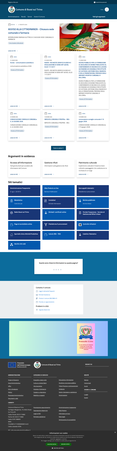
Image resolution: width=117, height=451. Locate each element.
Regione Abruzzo (13, 2)
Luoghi (86, 395)
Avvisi (13, 24)
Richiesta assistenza (39, 417)
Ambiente (61, 389)
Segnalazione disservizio (40, 411)
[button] (58, 448)
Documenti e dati (13, 398)
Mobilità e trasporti (39, 395)
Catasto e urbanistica (39, 392)
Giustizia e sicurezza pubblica (67, 383)
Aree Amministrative (14, 383)
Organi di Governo (13, 380)
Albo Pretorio (62, 411)
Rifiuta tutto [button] (65, 444)
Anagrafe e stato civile (40, 380)
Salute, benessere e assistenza (68, 392)
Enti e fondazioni (13, 389)
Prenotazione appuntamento (41, 407)
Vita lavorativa (37, 386)
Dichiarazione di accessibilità (67, 420)
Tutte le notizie (57, 148)
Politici (10, 392)
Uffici (9, 386)
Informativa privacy (64, 414)
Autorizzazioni (63, 395)
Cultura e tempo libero (40, 383)
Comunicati (87, 383)
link (75, 440)
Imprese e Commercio (39, 389)
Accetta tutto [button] (52, 444)
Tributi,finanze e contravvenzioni (68, 386)
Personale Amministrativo (15, 395)
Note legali (62, 417)
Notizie (86, 380)
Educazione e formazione (66, 380)
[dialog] (58, 441)
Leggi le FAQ (37, 414)
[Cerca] (107, 9)
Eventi (86, 398)
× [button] (115, 432)
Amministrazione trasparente (67, 407)
